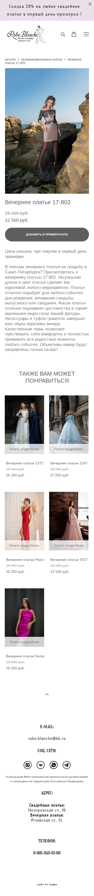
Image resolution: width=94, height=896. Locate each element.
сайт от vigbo (47, 884)
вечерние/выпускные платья (42, 59)
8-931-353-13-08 (47, 853)
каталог (10, 59)
